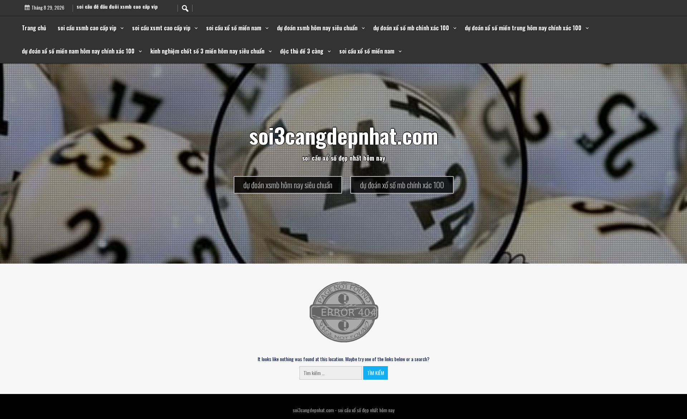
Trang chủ (34, 28)
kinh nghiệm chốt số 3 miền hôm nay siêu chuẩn (207, 51)
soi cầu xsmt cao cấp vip (161, 28)
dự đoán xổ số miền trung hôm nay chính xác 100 (523, 28)
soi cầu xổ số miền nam (233, 28)
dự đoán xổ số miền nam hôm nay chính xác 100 (78, 51)
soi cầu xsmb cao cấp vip (87, 28)
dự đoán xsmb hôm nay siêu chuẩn (317, 28)
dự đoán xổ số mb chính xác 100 (411, 28)
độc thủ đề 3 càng (301, 51)
